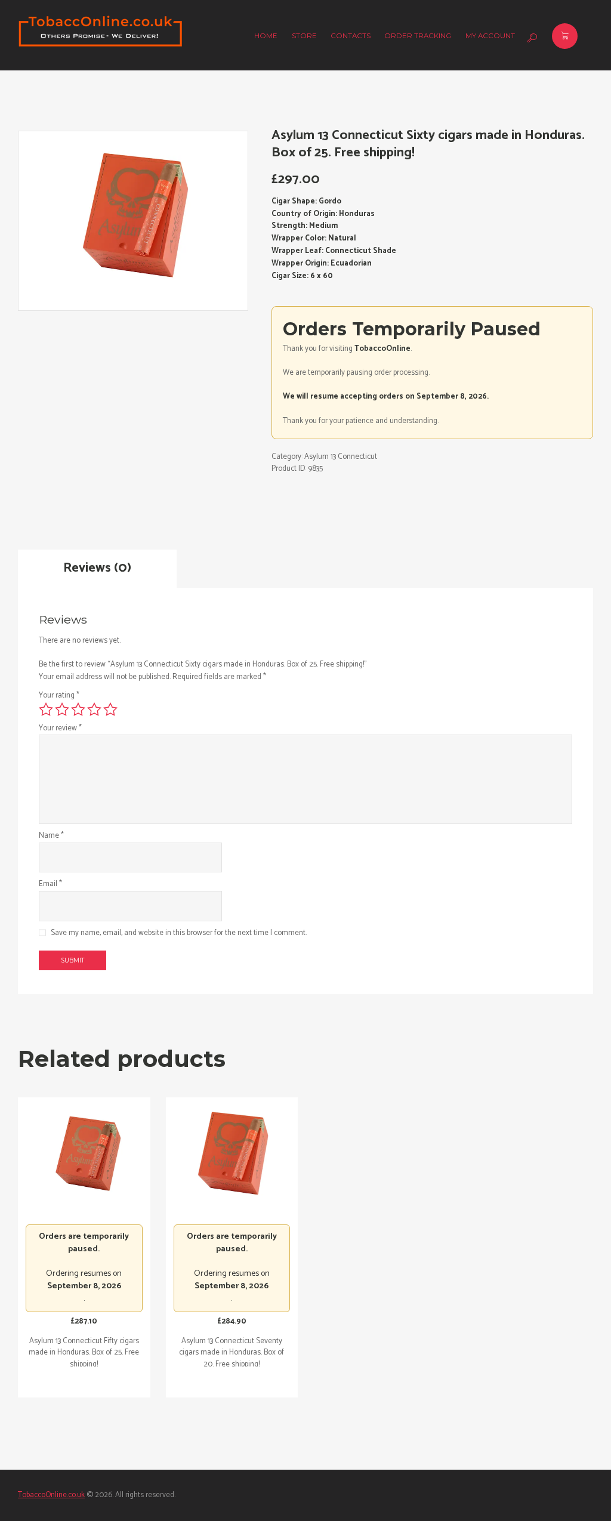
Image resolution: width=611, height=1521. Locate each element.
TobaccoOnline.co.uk (51, 1495)
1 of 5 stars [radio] (46, 709)
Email (50, 884)
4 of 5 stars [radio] (94, 709)
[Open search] (530, 38)
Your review (60, 729)
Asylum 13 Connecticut (340, 457)
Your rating (59, 696)
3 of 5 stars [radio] (78, 709)
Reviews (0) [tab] (97, 568)
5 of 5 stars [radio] (110, 709)
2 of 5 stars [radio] (62, 709)
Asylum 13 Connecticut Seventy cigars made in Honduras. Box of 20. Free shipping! (231, 1353)
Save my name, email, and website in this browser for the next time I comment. (179, 933)
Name (51, 836)
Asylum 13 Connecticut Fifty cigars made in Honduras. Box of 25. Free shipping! (84, 1353)
